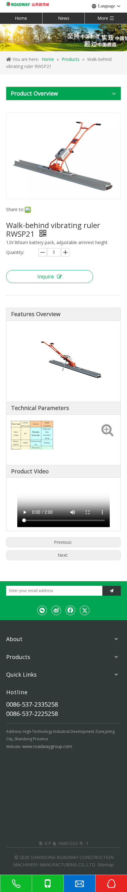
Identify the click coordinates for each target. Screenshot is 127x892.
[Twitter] (85, 610)
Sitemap (105, 865)
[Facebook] (71, 610)
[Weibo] (56, 610)
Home (21, 18)
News (63, 18)
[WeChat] (42, 610)
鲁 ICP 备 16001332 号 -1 (63, 843)
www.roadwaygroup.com (47, 746)
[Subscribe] (111, 591)
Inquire (45, 276)
